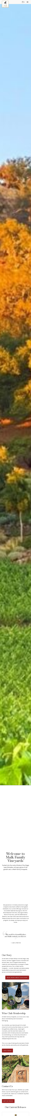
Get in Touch (8, 1101)
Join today (7, 1050)
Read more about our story (17, 977)
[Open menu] (27, 2)
